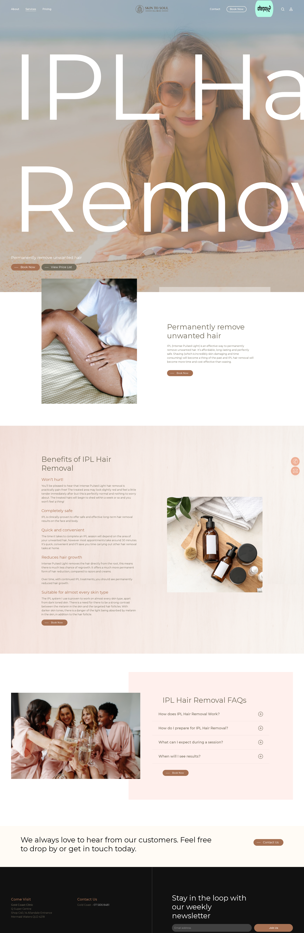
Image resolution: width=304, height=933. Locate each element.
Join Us (273, 927)
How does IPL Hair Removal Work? (189, 714)
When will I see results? (179, 756)
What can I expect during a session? (190, 742)
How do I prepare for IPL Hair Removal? (193, 728)
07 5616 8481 (101, 904)
